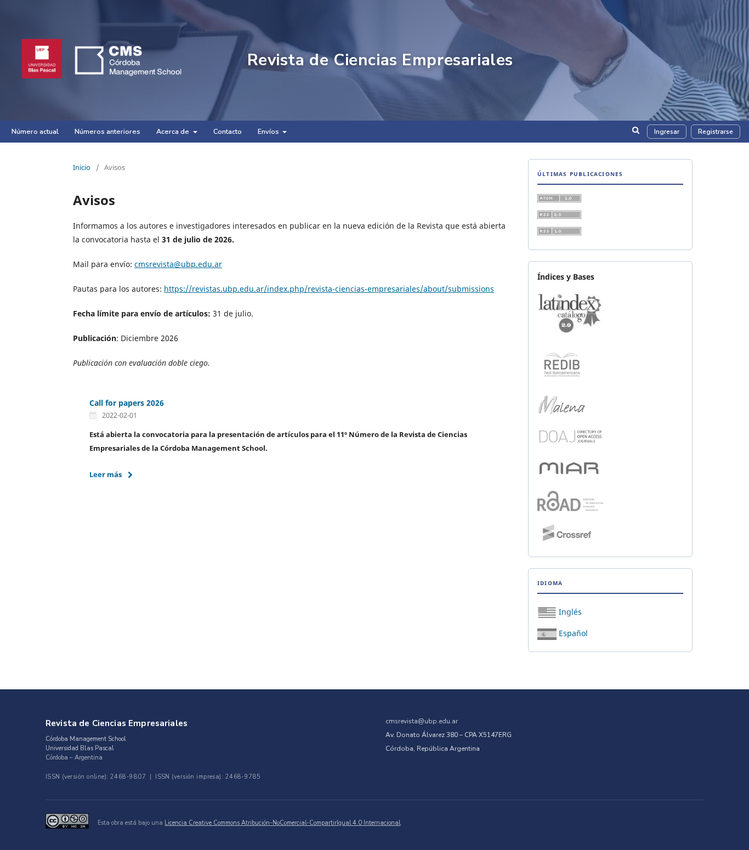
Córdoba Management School (86, 739)
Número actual (35, 131)
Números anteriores (107, 131)
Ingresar (666, 131)
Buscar (635, 134)
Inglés (569, 612)
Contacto (227, 131)
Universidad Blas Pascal (80, 748)
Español (572, 633)
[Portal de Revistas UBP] (42, 60)
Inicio (81, 167)
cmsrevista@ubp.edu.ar (178, 264)
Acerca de (173, 131)
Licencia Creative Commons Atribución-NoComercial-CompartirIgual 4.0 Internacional (282, 823)
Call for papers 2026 (126, 403)
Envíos (269, 131)
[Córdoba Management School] (143, 60)
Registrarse (715, 131)
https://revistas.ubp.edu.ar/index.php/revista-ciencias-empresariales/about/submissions (329, 289)
